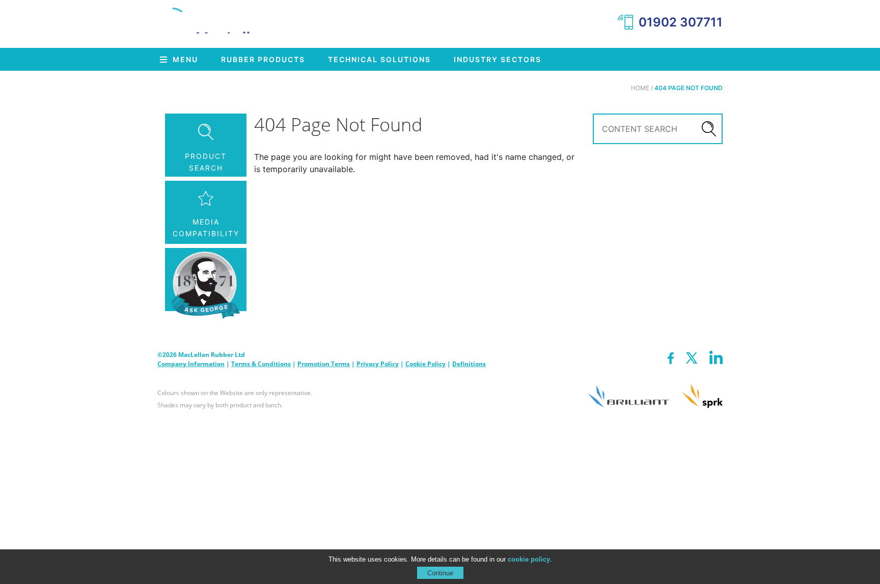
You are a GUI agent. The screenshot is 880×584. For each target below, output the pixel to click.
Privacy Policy (377, 363)
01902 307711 (681, 22)
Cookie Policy (425, 363)
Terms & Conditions (261, 363)
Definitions (469, 363)
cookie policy (529, 559)
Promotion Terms (323, 363)
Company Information (191, 363)
